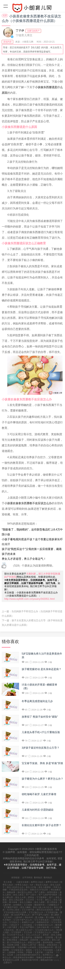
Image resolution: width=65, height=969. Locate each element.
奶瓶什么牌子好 (29, 945)
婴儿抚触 (39, 917)
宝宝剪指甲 (16, 932)
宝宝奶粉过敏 (51, 912)
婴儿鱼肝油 (27, 937)
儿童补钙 (18, 917)
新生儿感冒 (39, 902)
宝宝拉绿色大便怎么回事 (14, 912)
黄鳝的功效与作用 (29, 960)
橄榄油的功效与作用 (49, 960)
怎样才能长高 (42, 927)
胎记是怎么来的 (25, 892)
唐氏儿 (48, 900)
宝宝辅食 (28, 905)
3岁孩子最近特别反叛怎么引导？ (40, 747)
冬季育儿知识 (21, 885)
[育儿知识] (32, 9)
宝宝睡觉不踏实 (10, 907)
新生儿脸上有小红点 (42, 907)
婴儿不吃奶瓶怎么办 (16, 942)
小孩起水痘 (8, 930)
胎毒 (57, 910)
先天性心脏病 (13, 910)
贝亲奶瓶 (49, 937)
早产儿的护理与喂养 (47, 895)
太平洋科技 (27, 877)
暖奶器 (41, 945)
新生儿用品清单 (16, 900)
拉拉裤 (10, 955)
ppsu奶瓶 (45, 940)
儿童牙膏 (38, 952)
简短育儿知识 (42, 885)
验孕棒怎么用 (49, 955)
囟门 (51, 897)
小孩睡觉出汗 (53, 905)
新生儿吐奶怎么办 (15, 887)
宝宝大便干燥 (28, 910)
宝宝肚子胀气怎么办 (22, 920)
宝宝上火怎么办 (33, 935)
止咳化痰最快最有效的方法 (27, 955)
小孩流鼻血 (27, 925)
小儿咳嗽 (55, 927)
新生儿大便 (20, 897)
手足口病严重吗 (27, 927)
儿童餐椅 (11, 952)
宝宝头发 (28, 932)
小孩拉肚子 (14, 925)
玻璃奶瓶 (38, 937)
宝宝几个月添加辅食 (43, 950)
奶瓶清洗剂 (52, 945)
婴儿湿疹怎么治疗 (24, 930)
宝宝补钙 (7, 917)
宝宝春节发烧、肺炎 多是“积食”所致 (42, 763)
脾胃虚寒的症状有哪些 (23, 957)
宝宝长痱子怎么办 (15, 935)
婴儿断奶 (55, 915)
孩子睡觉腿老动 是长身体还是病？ (41, 669)
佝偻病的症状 (42, 922)
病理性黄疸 (52, 892)
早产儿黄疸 (39, 892)
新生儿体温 (18, 895)
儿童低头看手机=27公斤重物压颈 (41, 732)
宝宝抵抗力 (14, 922)
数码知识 (38, 877)
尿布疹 (46, 935)
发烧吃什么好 (28, 922)
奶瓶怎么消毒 (34, 942)
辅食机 (29, 950)
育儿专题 (7, 882)
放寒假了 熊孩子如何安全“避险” (40, 716)
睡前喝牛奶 (39, 905)
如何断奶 (17, 905)
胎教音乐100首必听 (39, 890)
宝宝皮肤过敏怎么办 (44, 930)
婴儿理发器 (52, 902)
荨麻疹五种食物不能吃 (46, 957)
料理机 (21, 952)
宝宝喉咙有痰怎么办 (43, 925)
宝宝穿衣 (30, 900)
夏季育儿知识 (52, 882)
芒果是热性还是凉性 (18, 890)
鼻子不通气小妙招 (40, 915)
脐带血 (31, 897)
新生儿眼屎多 (44, 887)
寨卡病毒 (13, 902)
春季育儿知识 (37, 882)
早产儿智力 (31, 895)
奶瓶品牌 (24, 940)
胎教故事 (11, 892)
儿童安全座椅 (22, 882)
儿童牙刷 (49, 952)
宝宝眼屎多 (41, 897)
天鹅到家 (31, 573)
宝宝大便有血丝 (41, 920)
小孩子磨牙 (12, 927)
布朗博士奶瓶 (13, 945)
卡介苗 (39, 900)
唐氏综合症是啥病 (44, 910)
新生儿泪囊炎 (26, 902)
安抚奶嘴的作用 (45, 947)
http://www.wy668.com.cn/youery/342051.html (29, 598)
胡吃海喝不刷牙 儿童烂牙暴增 (39, 794)
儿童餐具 (15, 937)
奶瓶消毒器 (12, 940)
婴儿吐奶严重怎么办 (20, 915)
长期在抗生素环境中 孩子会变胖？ (41, 825)
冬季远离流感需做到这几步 (37, 701)
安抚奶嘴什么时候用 (26, 947)
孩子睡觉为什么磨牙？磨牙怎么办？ (42, 778)
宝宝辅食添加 (17, 950)
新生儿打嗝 (31, 887)
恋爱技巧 (7, 962)
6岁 (31, 885)
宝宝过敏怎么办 (36, 912)
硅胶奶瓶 (34, 940)
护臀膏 (29, 952)
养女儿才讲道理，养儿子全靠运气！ (24, 558)
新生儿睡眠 (25, 907)
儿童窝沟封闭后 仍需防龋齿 (38, 809)
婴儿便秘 (50, 917)
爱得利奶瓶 (48, 942)
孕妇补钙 (29, 917)
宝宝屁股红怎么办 (42, 932)
